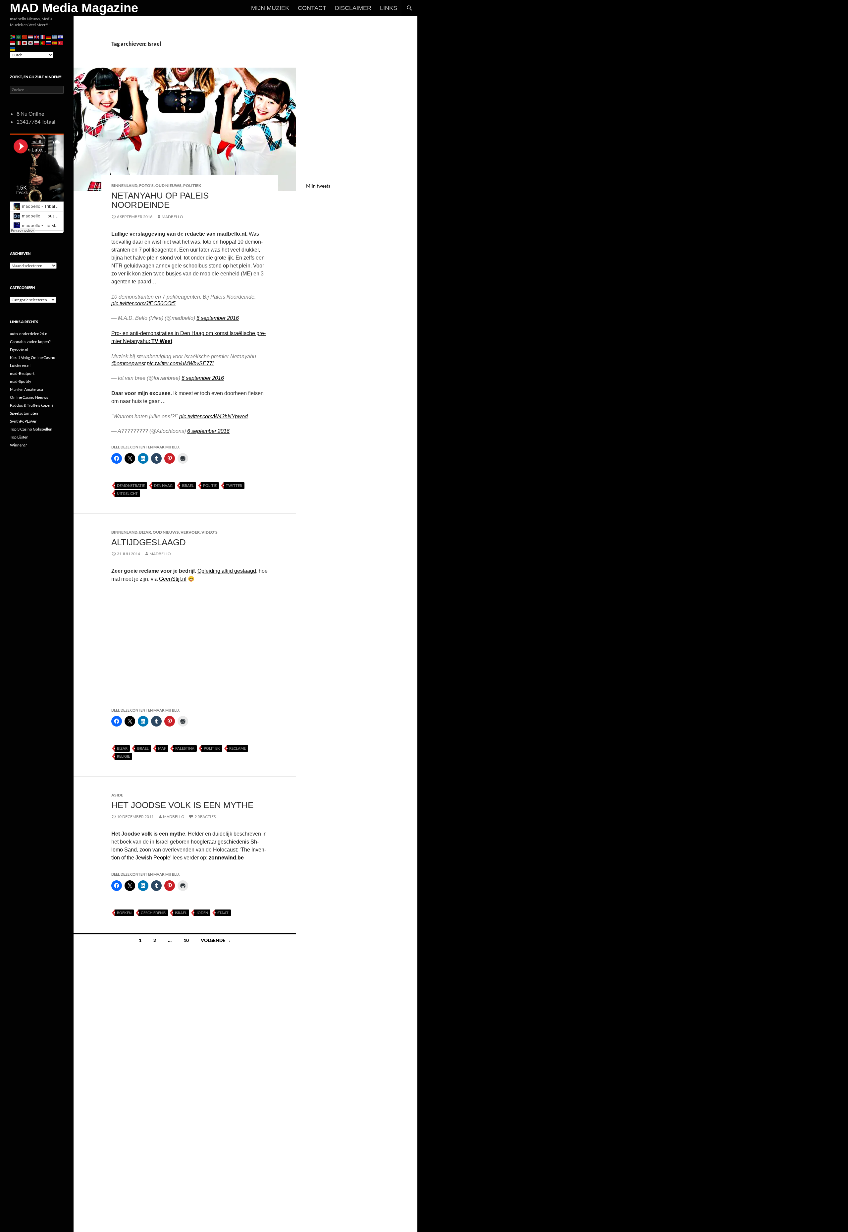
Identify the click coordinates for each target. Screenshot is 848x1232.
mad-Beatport (22, 373)
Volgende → (216, 940)
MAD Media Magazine (74, 8)
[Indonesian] (13, 42)
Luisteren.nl (20, 365)
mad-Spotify (20, 381)
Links (388, 8)
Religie (123, 756)
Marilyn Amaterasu (26, 389)
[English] (37, 36)
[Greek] (55, 36)
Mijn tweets (318, 186)
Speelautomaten (24, 413)
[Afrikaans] (13, 36)
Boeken (124, 912)
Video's (209, 532)
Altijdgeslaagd (148, 542)
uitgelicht (127, 493)
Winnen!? (18, 444)
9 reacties (205, 816)
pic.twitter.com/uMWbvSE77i (180, 363)
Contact (312, 8)
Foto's (146, 185)
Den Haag (163, 485)
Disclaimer (353, 8)
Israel (188, 485)
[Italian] (19, 42)
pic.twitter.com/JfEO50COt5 (143, 303)
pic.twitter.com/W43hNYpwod (213, 416)
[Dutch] (31, 36)
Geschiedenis (153, 912)
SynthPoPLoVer (23, 421)
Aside (117, 794)
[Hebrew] (61, 36)
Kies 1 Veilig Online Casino (32, 357)
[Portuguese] (43, 42)
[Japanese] (25, 42)
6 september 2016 (217, 318)
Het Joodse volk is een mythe (182, 805)
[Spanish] (55, 42)
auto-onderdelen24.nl (29, 333)
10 (186, 940)
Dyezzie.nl (19, 349)
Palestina (184, 748)
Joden (202, 912)
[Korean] (31, 42)
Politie (210, 485)
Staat (223, 912)
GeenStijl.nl (172, 579)
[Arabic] (19, 36)
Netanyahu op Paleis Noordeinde (160, 200)
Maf (162, 748)
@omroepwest (128, 363)
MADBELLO (172, 216)
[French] (43, 36)
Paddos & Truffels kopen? (31, 405)
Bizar (145, 532)
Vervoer (190, 532)
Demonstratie (131, 485)
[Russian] (49, 42)
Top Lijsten (19, 437)
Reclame (237, 748)
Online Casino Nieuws (29, 397)
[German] (49, 36)
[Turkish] (61, 42)
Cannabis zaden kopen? (30, 341)
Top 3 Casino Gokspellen (31, 429)
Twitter (234, 485)
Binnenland (124, 185)
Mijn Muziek (270, 8)
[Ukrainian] (13, 48)
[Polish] (37, 42)
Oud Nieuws (168, 185)
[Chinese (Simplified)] (25, 36)
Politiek (192, 185)
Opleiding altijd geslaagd (226, 571)
